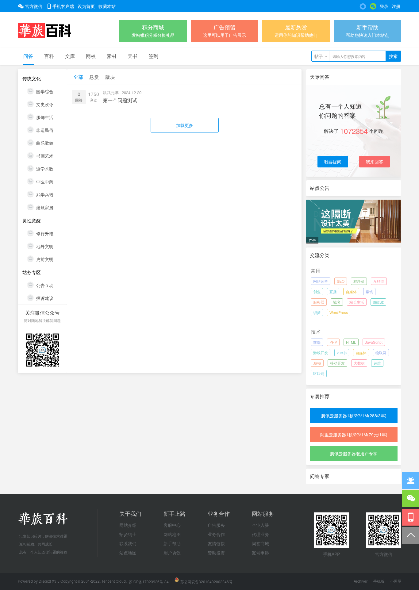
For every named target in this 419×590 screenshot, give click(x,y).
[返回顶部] (410, 535)
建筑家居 (44, 207)
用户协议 (172, 553)
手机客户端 (63, 6)
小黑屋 (395, 581)
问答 (28, 55)
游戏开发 (320, 352)
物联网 (380, 352)
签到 (153, 55)
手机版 (378, 581)
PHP (333, 342)
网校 (91, 55)
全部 (78, 76)
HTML (351, 342)
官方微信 (33, 6)
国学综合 (44, 91)
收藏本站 (107, 6)
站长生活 (356, 302)
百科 (49, 55)
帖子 (318, 56)
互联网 (378, 281)
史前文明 (44, 259)
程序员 (358, 281)
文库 (70, 55)
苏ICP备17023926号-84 (149, 581)
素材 (112, 55)
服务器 (318, 302)
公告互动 (44, 285)
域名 (336, 302)
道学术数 (44, 169)
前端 (317, 342)
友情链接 (216, 543)
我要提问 (332, 162)
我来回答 (374, 162)
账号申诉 (260, 553)
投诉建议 (44, 298)
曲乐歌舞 (44, 143)
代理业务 (260, 534)
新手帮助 (172, 543)
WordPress (338, 312)
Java (317, 363)
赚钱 (369, 291)
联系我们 (127, 543)
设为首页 (86, 6)
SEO (340, 281)
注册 (396, 6)
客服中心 (172, 525)
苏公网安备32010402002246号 (206, 581)
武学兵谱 (44, 194)
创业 (317, 291)
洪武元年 (111, 92)
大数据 (359, 363)
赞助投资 (216, 553)
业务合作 (216, 534)
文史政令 (44, 104)
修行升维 (44, 233)
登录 (384, 6)
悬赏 (94, 76)
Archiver (360, 581)
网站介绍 (127, 525)
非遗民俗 (44, 130)
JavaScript (373, 342)
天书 (132, 55)
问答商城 (260, 543)
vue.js (342, 352)
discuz (378, 302)
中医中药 (44, 181)
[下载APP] (410, 517)
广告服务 (216, 525)
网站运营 (320, 281)
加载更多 (184, 125)
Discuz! (45, 581)
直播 (333, 291)
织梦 (317, 312)
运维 (377, 363)
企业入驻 (260, 525)
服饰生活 (44, 117)
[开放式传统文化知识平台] (44, 30)
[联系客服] (410, 480)
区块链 (318, 373)
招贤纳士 (127, 534)
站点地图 (127, 553)
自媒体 (351, 291)
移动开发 (337, 363)
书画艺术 (44, 156)
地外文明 (44, 246)
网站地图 (172, 534)
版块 (110, 76)
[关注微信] (410, 498)
